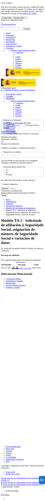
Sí (6, 170)
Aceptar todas (7, 18)
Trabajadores (10, 37)
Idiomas (23, 50)
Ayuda (8, 455)
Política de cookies (13, 474)
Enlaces (9, 453)
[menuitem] (25, 499)
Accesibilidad (11, 457)
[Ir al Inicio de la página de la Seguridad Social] (8, 24)
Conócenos (10, 35)
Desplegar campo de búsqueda (23, 90)
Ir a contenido (6, 90)
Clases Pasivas (11, 44)
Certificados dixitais (13, 279)
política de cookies (30, 13)
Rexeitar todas (19, 18)
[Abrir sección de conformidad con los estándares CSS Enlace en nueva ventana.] (22, 485)
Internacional (11, 283)
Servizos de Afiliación (14, 206)
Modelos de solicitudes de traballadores (20, 208)
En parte (9, 175)
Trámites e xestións (13, 287)
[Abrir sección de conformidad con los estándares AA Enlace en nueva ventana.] (21, 482)
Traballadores (11, 202)
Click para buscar (32, 125)
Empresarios (10, 42)
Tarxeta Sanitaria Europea (15, 285)
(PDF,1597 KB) (25, 268)
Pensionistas (10, 40)
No (7, 172)
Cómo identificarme (13, 447)
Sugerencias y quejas (14, 46)
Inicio (8, 33)
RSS (7, 462)
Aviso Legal (10, 472)
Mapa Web (10, 449)
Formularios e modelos (14, 281)
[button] (22, 138)
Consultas (9, 48)
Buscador (27, 123)
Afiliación (9, 204)
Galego (23, 101)
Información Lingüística (15, 459)
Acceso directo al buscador (13, 123)
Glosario (9, 451)
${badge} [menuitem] (12, 491)
